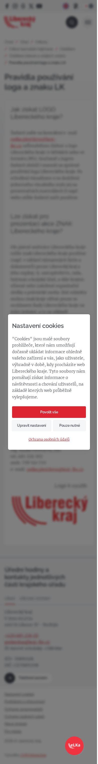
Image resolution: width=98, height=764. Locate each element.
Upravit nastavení (31, 425)
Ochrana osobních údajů (49, 439)
